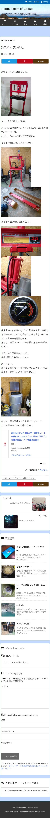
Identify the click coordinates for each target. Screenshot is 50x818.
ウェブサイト (6, 743)
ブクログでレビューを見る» (21, 455)
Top (5, 40)
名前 (3, 720)
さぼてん (43, 470)
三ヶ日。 (20, 605)
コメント (5, 686)
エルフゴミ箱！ (23, 623)
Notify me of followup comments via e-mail (19, 715)
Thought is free (39, 811)
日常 (14, 40)
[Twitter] (9, 61)
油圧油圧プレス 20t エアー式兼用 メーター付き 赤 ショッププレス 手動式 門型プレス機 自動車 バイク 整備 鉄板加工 (28, 436)
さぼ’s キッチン (23, 566)
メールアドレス (7, 731)
